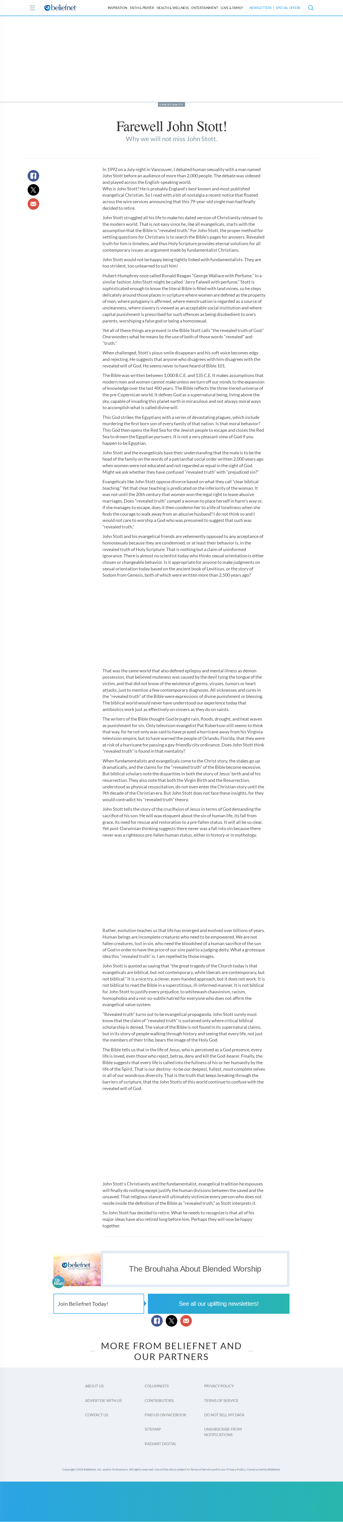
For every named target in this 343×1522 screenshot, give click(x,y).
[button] (310, 8)
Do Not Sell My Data (224, 1414)
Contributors (159, 1400)
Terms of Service (221, 1400)
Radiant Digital (161, 1443)
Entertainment (204, 8)
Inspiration (117, 8)
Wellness (173, 8)
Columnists (157, 1386)
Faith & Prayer (142, 8)
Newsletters (260, 8)
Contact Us (96, 1414)
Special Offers (288, 8)
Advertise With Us (103, 1400)
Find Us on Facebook (165, 1414)
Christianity (171, 104)
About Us (94, 1386)
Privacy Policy (219, 1386)
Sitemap (153, 1429)
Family (232, 8)
